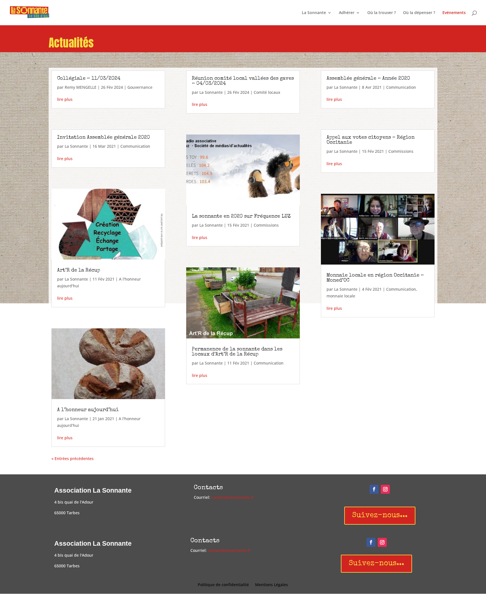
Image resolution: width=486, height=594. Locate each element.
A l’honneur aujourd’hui (88, 410)
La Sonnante (314, 13)
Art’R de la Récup (78, 270)
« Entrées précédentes (72, 458)
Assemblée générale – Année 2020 (368, 78)
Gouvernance (139, 87)
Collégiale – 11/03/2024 (88, 78)
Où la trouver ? (381, 13)
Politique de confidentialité (223, 585)
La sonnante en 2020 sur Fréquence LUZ (241, 216)
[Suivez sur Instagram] (385, 489)
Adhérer (346, 13)
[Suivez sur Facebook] (374, 489)
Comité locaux (267, 92)
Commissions (266, 225)
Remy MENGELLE (80, 87)
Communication (135, 146)
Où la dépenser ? (419, 13)
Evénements (454, 13)
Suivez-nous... (380, 515)
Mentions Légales (271, 585)
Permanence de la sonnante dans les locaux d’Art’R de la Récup (237, 352)
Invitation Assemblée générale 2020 (103, 137)
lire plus (65, 99)
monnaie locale (341, 296)
